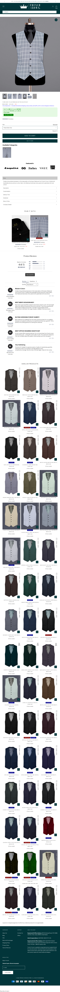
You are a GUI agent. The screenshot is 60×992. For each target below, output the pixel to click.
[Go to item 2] (4, 96)
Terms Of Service (6, 947)
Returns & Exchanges (7, 940)
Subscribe (8, 972)
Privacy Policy (5, 945)
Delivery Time (6, 194)
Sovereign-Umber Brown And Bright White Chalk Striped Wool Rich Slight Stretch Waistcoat (30, 464)
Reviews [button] (24, 281)
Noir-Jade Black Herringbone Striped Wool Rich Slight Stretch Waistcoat (11, 464)
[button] (37, 261)
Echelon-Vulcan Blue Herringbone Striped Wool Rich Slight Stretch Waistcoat (48, 600)
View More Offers (8, 114)
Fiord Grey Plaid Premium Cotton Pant (39, 240)
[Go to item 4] (14, 96)
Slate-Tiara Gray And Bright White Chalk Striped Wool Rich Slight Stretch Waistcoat (11, 427)
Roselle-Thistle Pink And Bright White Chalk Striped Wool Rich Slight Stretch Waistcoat (48, 395)
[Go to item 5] (20, 96)
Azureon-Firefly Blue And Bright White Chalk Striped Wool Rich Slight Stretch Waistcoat (11, 842)
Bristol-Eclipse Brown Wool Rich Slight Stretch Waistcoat (11, 914)
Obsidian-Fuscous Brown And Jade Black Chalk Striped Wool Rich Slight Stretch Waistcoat (30, 395)
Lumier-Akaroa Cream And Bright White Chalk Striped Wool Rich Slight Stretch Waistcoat (11, 530)
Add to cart (30, 136)
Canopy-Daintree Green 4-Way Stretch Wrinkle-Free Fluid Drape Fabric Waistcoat (11, 670)
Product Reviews (30, 256)
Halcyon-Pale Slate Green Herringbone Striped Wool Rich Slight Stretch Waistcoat (11, 705)
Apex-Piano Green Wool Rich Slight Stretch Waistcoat (48, 914)
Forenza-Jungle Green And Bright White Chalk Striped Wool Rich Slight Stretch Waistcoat (30, 565)
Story (4, 178)
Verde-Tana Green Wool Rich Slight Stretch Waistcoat (48, 880)
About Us (4, 933)
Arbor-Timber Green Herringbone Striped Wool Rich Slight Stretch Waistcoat (30, 602)
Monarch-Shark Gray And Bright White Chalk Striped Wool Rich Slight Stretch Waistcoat (11, 635)
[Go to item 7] (30, 96)
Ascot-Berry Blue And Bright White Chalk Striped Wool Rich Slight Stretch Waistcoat (48, 775)
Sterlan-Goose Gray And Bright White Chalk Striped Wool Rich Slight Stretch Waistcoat (11, 567)
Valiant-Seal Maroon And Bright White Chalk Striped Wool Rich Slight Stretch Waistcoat (48, 737)
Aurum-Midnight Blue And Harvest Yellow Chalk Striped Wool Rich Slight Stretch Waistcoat (30, 775)
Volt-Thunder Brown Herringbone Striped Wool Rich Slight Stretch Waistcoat (48, 427)
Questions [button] (32, 281)
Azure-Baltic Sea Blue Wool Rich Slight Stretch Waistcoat (30, 914)
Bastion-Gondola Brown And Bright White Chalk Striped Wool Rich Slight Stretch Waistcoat (11, 600)
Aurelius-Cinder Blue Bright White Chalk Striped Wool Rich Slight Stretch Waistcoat (30, 702)
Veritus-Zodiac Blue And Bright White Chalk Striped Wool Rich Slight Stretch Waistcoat (30, 637)
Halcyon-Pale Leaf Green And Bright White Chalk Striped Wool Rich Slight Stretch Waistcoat (48, 497)
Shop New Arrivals (4, 991)
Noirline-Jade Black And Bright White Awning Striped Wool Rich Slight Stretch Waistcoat (11, 737)
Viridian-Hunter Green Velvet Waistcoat (30, 880)
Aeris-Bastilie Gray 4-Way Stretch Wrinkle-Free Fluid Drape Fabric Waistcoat (48, 670)
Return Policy (6, 201)
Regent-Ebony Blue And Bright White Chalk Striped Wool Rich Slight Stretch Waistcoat (30, 807)
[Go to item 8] (34, 96)
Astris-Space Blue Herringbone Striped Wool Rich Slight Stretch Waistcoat (30, 430)
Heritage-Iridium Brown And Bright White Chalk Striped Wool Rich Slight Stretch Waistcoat (11, 395)
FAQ (3, 937)
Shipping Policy (6, 942)
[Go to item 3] (10, 96)
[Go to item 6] (24, 96)
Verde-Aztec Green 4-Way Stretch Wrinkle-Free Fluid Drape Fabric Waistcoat (30, 670)
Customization (6, 191)
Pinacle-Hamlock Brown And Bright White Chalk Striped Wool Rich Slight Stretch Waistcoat (30, 497)
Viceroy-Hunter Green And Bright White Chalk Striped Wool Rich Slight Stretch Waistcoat (11, 810)
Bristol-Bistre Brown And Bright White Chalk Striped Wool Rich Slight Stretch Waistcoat (48, 462)
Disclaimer (5, 198)
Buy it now (30, 140)
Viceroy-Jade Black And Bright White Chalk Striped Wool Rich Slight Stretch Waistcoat (48, 810)
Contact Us (20, 933)
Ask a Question (30, 274)
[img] (10, 294)
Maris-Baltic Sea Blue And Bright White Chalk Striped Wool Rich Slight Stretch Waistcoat (48, 565)
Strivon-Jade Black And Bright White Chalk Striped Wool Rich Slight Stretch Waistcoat (48, 637)
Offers (18, 935)
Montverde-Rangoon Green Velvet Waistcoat (11, 880)
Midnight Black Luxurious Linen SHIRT (20, 242)
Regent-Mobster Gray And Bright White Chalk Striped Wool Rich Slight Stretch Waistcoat (11, 497)
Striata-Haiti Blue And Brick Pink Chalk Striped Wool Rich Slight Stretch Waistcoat (30, 844)
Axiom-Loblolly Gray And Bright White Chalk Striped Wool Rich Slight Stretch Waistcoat (30, 532)
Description (6, 188)
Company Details (7, 204)
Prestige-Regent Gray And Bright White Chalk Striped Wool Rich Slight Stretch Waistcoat (48, 530)
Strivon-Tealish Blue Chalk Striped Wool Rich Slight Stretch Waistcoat (11, 775)
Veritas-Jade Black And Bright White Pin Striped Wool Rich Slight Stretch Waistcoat (30, 740)
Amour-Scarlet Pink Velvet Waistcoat (48, 840)
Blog (3, 935)
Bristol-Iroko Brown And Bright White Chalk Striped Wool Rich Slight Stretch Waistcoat (48, 705)
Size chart (55, 124)
